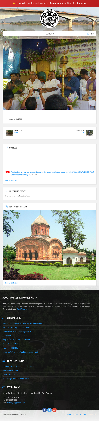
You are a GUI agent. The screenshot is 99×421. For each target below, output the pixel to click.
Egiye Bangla (7, 336)
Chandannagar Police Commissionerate (18, 366)
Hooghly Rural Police (10, 370)
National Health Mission (11, 344)
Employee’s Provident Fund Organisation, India (21, 352)
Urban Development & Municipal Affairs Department (22, 323)
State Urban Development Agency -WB (17, 331)
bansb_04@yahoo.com (16, 402)
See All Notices (11, 180)
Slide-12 (17, 132)
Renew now (55, 3)
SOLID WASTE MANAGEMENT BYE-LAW (25, 173)
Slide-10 (82, 132)
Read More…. (22, 309)
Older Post (80, 130)
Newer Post (18, 130)
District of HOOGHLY (10, 348)
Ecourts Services (9, 374)
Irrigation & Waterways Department (16, 340)
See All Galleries (11, 283)
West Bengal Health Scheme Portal (16, 378)
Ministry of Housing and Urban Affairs (17, 327)
